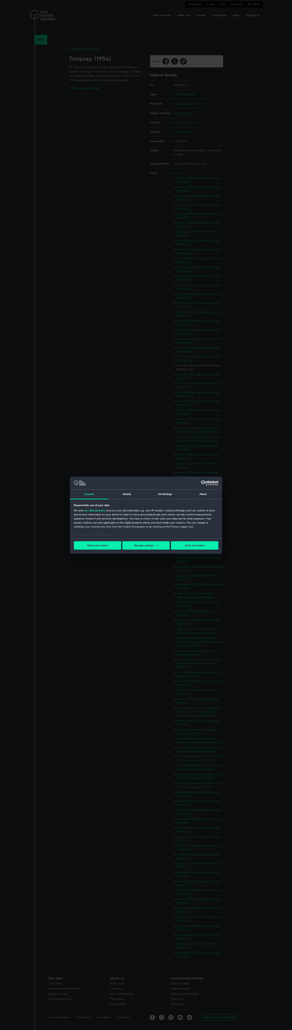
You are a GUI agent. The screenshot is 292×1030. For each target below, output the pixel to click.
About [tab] (203, 494)
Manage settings (144, 545)
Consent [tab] (89, 494)
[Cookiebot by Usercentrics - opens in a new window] (203, 483)
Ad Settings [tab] (165, 494)
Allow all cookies (195, 545)
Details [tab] (127, 494)
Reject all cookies (97, 545)
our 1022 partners (94, 510)
